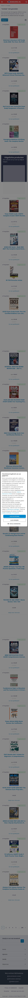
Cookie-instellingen (7, 513)
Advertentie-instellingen (13, 509)
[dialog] (14, 498)
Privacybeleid (15, 513)
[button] (14, 524)
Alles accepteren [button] (14, 516)
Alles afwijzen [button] (14, 520)
